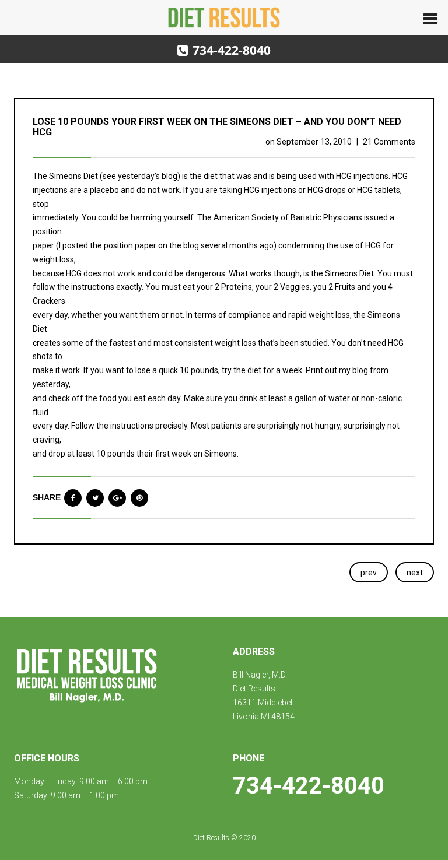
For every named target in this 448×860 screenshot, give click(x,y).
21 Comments (389, 141)
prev (368, 572)
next (415, 572)
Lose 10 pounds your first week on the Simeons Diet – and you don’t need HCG (217, 127)
